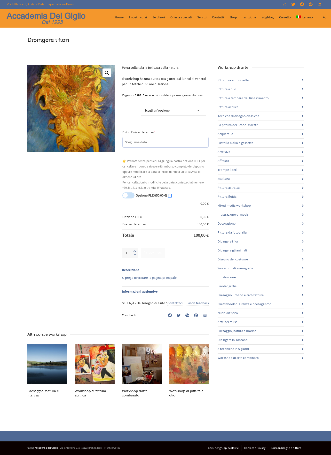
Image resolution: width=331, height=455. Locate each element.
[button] (106, 72)
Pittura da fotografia (232, 232)
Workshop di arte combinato (238, 358)
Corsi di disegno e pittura (286, 448)
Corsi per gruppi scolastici (223, 448)
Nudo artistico (228, 313)
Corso (126, 107)
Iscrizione (249, 17)
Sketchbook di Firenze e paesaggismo (244, 304)
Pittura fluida (227, 197)
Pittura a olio (227, 89)
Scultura (224, 179)
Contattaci (174, 303)
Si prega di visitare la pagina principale (149, 278)
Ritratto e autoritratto (233, 80)
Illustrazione (227, 277)
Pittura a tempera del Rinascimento (243, 98)
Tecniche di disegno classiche (238, 116)
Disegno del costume (233, 259)
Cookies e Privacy (255, 448)
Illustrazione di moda (233, 214)
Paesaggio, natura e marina (237, 331)
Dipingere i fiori (228, 241)
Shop (233, 17)
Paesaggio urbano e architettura (241, 295)
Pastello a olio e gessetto (235, 143)
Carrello (285, 17)
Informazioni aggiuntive (140, 291)
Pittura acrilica (228, 107)
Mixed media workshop (234, 206)
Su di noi (158, 17)
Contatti (218, 17)
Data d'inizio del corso (146, 132)
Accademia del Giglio (46, 448)
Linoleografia (227, 286)
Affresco (223, 161)
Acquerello (225, 134)
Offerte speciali (181, 17)
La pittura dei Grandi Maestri (238, 125)
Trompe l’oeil (227, 170)
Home (119, 17)
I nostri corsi (138, 17)
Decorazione (227, 223)
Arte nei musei (228, 322)
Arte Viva (224, 152)
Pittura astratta (229, 188)
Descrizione (130, 270)
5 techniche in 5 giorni (233, 349)
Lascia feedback (198, 303)
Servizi (201, 17)
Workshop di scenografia (235, 268)
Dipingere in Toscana (232, 340)
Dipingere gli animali (232, 250)
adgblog (268, 17)
